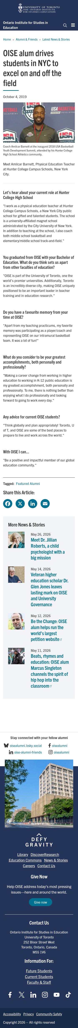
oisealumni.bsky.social (26, 745)
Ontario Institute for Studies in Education (25, 25)
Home (7, 39)
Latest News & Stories (56, 39)
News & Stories (56, 860)
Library (22, 854)
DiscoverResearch (45, 854)
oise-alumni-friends (28, 752)
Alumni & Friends (26, 39)
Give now (40, 902)
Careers (29, 865)
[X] (20, 503)
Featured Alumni (28, 483)
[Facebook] (7, 503)
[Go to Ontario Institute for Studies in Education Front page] (39, 8)
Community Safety (49, 1014)
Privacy (28, 1014)
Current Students (39, 976)
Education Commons (25, 860)
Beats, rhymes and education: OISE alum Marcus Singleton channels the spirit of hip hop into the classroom (50, 671)
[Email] (45, 503)
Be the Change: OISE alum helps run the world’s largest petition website (49, 630)
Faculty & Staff (39, 982)
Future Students (39, 970)
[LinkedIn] (32, 503)
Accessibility (12, 1014)
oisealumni (59, 745)
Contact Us (46, 865)
